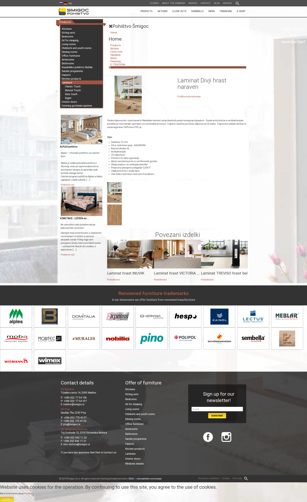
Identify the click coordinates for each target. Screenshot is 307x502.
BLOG (217, 3)
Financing (115, 61)
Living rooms (69, 44)
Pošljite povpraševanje (189, 96)
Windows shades (134, 463)
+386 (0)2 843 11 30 (75, 437)
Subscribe (217, 415)
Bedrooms (67, 36)
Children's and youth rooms (76, 48)
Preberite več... (68, 184)
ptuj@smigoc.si (71, 424)
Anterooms (68, 59)
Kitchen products (71, 78)
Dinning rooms (69, 51)
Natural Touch (73, 90)
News (113, 58)
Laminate (67, 82)
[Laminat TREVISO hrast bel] (224, 254)
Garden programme (72, 71)
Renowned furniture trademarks (153, 293)
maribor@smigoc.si (73, 404)
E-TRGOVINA (117, 64)
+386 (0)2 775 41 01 (75, 417)
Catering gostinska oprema (77, 105)
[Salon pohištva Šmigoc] (78, 12)
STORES (154, 3)
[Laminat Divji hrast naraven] (128, 94)
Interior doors (69, 101)
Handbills (115, 54)
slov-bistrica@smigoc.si (76, 444)
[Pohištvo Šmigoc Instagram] (225, 436)
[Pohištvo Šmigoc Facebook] (208, 436)
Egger (68, 98)
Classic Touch (73, 86)
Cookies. (29, 493)
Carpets (66, 74)
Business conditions (209, 478)
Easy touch (71, 94)
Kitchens (67, 28)
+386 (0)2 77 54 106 (75, 397)
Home (113, 32)
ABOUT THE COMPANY (173, 3)
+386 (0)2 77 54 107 (75, 400)
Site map (237, 478)
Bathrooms (68, 63)
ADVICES (227, 3)
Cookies (226, 478)
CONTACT (206, 3)
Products (115, 45)
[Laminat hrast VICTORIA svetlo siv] (177, 254)
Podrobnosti (113, 279)
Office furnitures (71, 55)
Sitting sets (68, 32)
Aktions (114, 48)
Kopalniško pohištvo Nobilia (77, 67)
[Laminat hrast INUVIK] (130, 254)
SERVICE (193, 3)
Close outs (116, 51)
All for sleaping (70, 40)
